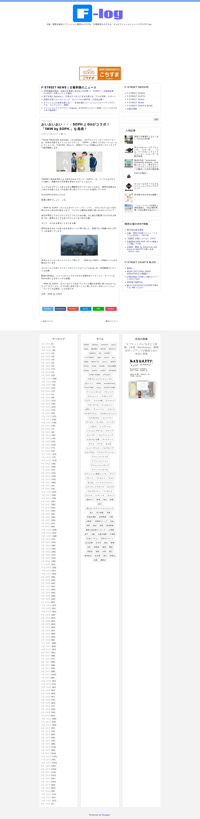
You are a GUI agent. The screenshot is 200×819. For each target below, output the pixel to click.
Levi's (104, 362)
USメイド (89, 383)
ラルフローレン (94, 491)
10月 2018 (46, 611)
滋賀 (101, 525)
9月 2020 (46, 539)
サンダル (100, 422)
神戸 (86, 534)
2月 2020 (46, 561)
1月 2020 (45, 564)
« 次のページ (47, 321)
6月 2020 (46, 548)
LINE (98, 309)
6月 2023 (46, 435)
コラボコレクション (108, 413)
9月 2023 (46, 426)
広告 (112, 521)
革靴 (112, 500)
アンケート (110, 401)
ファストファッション (106, 452)
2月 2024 (46, 410)
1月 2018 (45, 640)
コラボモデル (94, 418)
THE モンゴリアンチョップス (100, 379)
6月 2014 (45, 775)
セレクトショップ (106, 435)
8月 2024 (46, 391)
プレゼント (100, 478)
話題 (96, 560)
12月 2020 (46, 530)
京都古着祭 (91, 517)
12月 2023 (46, 416)
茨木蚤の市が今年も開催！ (146, 194)
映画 (98, 500)
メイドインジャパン (104, 482)
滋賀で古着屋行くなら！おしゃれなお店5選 (146, 137)
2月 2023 (46, 448)
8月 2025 (46, 356)
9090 (86, 345)
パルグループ (107, 448)
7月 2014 (45, 772)
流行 (105, 556)
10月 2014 (46, 763)
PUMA (102, 366)
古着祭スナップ (101, 521)
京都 (108, 513)
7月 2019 (45, 583)
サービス (89, 422)
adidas (95, 345)
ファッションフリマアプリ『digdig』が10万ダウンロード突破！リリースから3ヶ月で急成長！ (80, 109)
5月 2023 (46, 438)
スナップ (109, 431)
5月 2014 (45, 778)
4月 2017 (45, 668)
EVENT (108, 353)
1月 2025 (45, 375)
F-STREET (89, 357)
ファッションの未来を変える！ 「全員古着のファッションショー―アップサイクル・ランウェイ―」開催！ (79, 103)
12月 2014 (46, 756)
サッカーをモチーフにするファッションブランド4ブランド (146, 186)
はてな (85, 309)
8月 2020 (46, 542)
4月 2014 (45, 782)
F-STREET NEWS (135, 102)
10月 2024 (46, 385)
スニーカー (91, 435)
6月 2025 (46, 359)
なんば (108, 444)
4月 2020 (46, 555)
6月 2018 (45, 624)
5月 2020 (46, 552)
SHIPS (95, 370)
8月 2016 (45, 693)
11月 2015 (46, 722)
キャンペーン (99, 409)
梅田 (104, 547)
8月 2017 (45, 656)
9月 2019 (45, 577)
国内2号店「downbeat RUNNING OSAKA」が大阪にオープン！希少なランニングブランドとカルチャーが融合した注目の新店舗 (146, 164)
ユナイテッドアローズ (95, 487)
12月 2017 (46, 643)
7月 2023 (46, 432)
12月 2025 (46, 347)
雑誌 (95, 525)
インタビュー (107, 405)
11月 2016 (46, 684)
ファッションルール (100, 469)
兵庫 (104, 551)
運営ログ (90, 500)
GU (113, 357)
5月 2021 (45, 514)
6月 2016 (45, 700)
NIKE (94, 366)
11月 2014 (46, 759)
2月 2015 (45, 750)
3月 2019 (45, 596)
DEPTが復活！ (141, 173)
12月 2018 (46, 605)
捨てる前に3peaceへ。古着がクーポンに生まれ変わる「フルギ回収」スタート (80, 96)
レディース (100, 495)
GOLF (106, 357)
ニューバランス (93, 448)
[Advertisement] (100, 47)
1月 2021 (45, 526)
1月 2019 (45, 602)
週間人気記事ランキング (96, 530)
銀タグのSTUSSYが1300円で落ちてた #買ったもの (143, 286)
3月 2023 (46, 445)
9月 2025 (46, 353)
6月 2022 (46, 473)
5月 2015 (45, 741)
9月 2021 (45, 501)
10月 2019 (46, 574)
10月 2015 (46, 725)
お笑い (88, 409)
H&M (86, 362)
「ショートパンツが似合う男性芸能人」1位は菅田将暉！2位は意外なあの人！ (146, 207)
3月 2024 (46, 407)
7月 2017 (45, 659)
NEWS (113, 362)
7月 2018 (45, 621)
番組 (111, 547)
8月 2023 (46, 429)
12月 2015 (46, 719)
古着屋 (89, 521)
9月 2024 (46, 388)
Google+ (73, 309)
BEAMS (94, 349)
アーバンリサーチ (94, 392)
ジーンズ (110, 422)
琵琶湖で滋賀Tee (135, 282)
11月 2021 (46, 495)
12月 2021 (46, 492)
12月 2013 (46, 794)
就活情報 (110, 525)
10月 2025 (46, 350)
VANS (98, 383)
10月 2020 (46, 536)
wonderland (109, 383)
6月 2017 (45, 662)
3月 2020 (46, 558)
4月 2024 (46, 404)
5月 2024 (46, 400)
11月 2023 (46, 419)
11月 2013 (46, 797)
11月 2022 (46, 457)
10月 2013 (46, 800)
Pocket (111, 309)
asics (113, 345)
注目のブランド (107, 538)
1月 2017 (45, 678)
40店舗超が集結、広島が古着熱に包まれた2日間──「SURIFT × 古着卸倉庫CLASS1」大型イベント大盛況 (79, 92)
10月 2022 (46, 460)
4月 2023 (46, 441)
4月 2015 (45, 744)
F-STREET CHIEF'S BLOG (140, 105)
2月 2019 (45, 599)
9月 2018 (45, 615)
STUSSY (107, 375)
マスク (111, 478)
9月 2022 (46, 463)
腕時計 (103, 560)
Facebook (60, 309)
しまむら (93, 426)
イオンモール (93, 405)
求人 (91, 513)
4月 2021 (45, 517)
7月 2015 (45, 734)
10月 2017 (46, 649)
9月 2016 (45, 690)
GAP (99, 357)
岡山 (105, 500)
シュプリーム (105, 426)
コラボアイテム (90, 413)
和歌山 (112, 556)
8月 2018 (45, 618)
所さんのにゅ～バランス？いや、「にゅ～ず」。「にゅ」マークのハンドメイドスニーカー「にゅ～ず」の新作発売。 (146, 151)
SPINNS (112, 370)
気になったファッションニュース (100, 508)
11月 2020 (46, 533)
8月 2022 (46, 467)
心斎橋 (111, 530)
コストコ (111, 409)
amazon (104, 345)
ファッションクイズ (100, 456)
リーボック (107, 491)
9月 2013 (45, 804)
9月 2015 (45, 728)
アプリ (88, 401)
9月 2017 (45, 652)
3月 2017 (45, 671)
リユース (88, 495)
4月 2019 (45, 592)
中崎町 (112, 534)
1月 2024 (45, 413)
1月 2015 (45, 753)
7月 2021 (45, 507)
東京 (106, 543)
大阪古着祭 (132, 109)
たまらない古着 (93, 439)
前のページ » (112, 321)
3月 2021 (45, 520)
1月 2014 (45, 791)
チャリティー (107, 439)
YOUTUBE (89, 388)
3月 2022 (46, 482)
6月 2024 (46, 397)
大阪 (93, 534)
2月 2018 (45, 637)
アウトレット (93, 396)
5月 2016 (45, 703)
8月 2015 (45, 731)
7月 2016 (45, 697)
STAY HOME (94, 375)
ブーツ (112, 474)
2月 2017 (45, 674)
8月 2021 (45, 504)
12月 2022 (46, 454)
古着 (111, 517)
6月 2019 (45, 586)
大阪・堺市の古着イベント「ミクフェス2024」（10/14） (142, 234)
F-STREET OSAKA (136, 93)
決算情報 (102, 517)
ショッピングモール (95, 431)
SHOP (103, 370)
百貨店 (90, 551)
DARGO (92, 353)
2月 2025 (46, 372)
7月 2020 (46, 545)
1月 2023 (45, 451)
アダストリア (107, 396)
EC (100, 353)
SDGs (86, 370)
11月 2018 (46, 608)
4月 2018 (45, 630)
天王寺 (98, 543)
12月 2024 (46, 378)
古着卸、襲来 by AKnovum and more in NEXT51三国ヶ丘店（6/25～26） (142, 249)
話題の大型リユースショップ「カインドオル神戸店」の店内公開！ (74, 99)
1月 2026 (45, 344)
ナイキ (100, 444)
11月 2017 (46, 646)
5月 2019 (45, 589)
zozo (99, 388)
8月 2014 (45, 769)
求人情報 (100, 513)
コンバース (106, 418)
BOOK (103, 349)
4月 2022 (46, 479)
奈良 (89, 547)
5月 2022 (46, 476)
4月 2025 (46, 366)
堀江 (111, 551)
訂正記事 (89, 543)
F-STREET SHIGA (135, 99)
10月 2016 (46, 687)
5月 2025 (46, 363)
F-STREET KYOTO (136, 96)
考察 (88, 525)
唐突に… (131, 268)
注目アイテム (92, 538)
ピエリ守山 (89, 452)
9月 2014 (45, 766)
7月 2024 (46, 394)
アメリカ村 (98, 401)
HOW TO (95, 362)
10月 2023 (46, 422)
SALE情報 (112, 366)
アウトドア (108, 392)
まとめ (90, 482)
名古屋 (97, 556)
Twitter (47, 309)
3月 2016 (45, 709)
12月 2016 (46, 681)
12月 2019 (46, 567)
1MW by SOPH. (55, 294)
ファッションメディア (100, 465)
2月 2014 (45, 788)
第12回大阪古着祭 (135, 230)
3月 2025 (46, 369)
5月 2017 (45, 665)
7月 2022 (46, 470)
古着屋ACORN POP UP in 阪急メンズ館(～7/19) (142, 242)
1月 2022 (45, 489)
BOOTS (112, 349)
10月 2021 (46, 498)
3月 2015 (45, 747)
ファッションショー (100, 461)
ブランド (89, 478)
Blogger (106, 815)
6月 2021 (45, 511)
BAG (86, 349)
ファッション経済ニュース (96, 474)
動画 (112, 543)
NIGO (86, 366)
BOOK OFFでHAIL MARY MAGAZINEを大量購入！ (139, 272)
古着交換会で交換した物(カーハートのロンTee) (142, 278)
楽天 (100, 504)
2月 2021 (45, 523)
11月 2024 (46, 382)
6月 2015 (45, 737)
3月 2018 (45, 633)
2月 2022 (46, 485)
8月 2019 (45, 580)
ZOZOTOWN (109, 388)
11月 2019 (46, 570)
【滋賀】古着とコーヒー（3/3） (142, 238)
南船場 (96, 547)
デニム (91, 444)
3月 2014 (45, 785)
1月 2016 (45, 715)
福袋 (97, 551)
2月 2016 (45, 712)
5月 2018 (45, 627)
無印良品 (88, 556)
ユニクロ (110, 487)
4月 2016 (45, 706)
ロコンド (111, 495)
